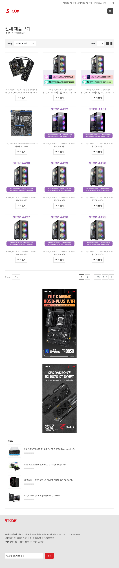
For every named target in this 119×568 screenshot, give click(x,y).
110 (105, 277)
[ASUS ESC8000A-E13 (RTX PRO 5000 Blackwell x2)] (14, 451)
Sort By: (10, 43)
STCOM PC (60, 89)
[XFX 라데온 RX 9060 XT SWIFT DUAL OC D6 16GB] (14, 482)
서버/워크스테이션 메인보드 (27, 143)
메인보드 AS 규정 (69, 3)
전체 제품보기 (32, 89)
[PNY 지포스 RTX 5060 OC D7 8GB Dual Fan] (14, 466)
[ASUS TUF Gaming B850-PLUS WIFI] (14, 497)
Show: (93, 43)
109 (97, 277)
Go (49, 555)
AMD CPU (46, 143)
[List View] (111, 43)
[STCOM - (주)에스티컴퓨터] (13, 11)
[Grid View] (107, 43)
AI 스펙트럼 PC (50, 89)
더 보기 (23, 98)
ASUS (7, 143)
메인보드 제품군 (22, 89)
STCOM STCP (63, 143)
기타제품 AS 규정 (99, 3)
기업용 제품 (13, 143)
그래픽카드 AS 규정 (84, 3)
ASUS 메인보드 (11, 89)
